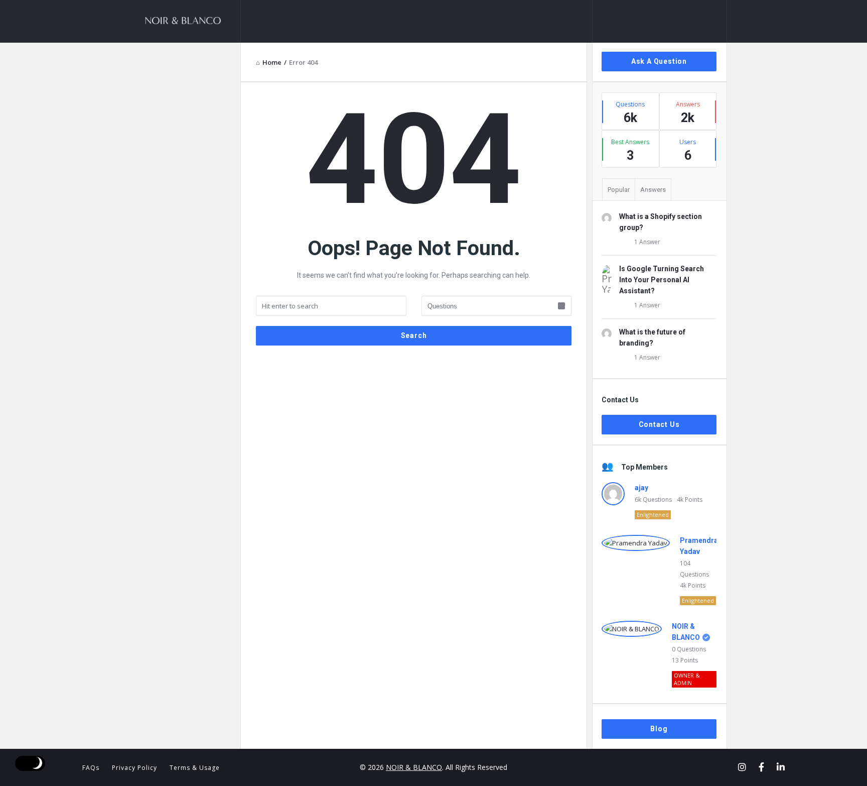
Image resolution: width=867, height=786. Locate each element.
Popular (619, 189)
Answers (653, 189)
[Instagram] (742, 766)
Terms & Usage (195, 767)
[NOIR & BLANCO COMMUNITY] (190, 21)
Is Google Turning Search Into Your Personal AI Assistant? (661, 280)
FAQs (90, 767)
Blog (658, 729)
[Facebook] (761, 766)
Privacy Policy (134, 767)
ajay (641, 488)
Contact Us (659, 424)
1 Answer (647, 242)
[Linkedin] (781, 766)
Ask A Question (659, 61)
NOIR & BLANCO (414, 767)
